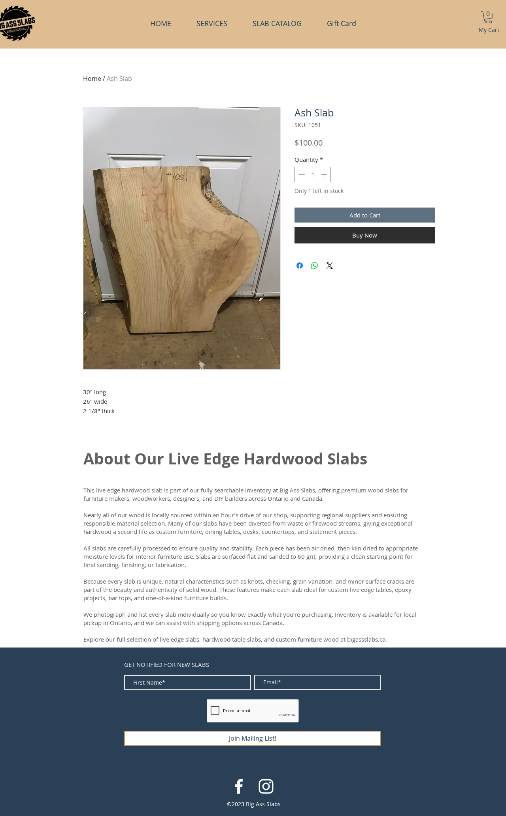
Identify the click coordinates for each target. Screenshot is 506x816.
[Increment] (324, 174)
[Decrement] (301, 174)
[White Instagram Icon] (266, 786)
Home (92, 78)
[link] (488, 17)
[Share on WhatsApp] (314, 265)
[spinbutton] (312, 174)
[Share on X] (329, 265)
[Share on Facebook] (299, 265)
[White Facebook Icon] (239, 786)
